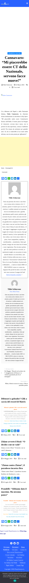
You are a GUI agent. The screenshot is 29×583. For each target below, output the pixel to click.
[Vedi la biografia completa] (22, 275)
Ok (15, 580)
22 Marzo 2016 (20, 85)
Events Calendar (10, 555)
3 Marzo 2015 (7, 435)
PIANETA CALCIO (15, 53)
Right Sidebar (10, 565)
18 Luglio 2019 (7, 482)
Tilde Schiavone (8, 85)
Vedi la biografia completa (13, 275)
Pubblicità (22, 563)
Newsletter (11, 557)
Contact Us (23, 550)
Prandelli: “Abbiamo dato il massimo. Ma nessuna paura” (14, 492)
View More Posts (14, 291)
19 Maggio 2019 (8, 458)
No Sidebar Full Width (10, 563)
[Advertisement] (14, 151)
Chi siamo (15, 550)
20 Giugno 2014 (7, 525)
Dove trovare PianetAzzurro (15, 552)
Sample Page (20, 565)
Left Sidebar (20, 555)
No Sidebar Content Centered (15, 560)
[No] (27, 577)
